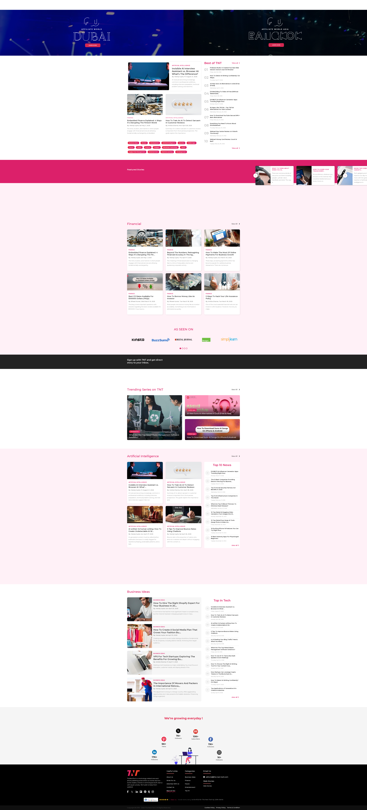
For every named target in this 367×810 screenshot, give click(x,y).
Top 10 (183, 147)
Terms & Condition (233, 807)
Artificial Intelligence (169, 143)
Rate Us (173, 800)
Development (155, 143)
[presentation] (255, 175)
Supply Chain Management (137, 152)
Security (181, 143)
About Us (170, 777)
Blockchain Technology (170, 147)
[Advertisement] (183, 205)
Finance (147, 147)
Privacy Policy (221, 807)
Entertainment (153, 152)
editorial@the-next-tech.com (217, 777)
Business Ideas (133, 143)
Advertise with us (173, 784)
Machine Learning (167, 152)
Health (139, 147)
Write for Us (171, 780)
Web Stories (207, 786)
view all (234, 224)
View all (235, 63)
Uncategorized (181, 152)
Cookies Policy (210, 807)
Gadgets (156, 147)
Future (131, 147)
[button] (180, 348)
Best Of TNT (171, 791)
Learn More (93, 45)
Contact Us (170, 787)
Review (144, 143)
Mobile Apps (191, 143)
